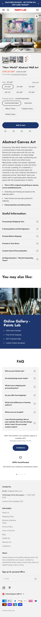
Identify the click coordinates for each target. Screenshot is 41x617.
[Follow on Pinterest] (9, 587)
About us (5, 512)
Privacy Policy (7, 527)
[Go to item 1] (5, 59)
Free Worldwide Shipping (19, 74)
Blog (4, 534)
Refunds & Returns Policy (9, 521)
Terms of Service (8, 530)
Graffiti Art (6, 538)
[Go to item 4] (27, 59)
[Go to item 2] (13, 59)
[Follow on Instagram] (3, 587)
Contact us (20, 448)
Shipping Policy (8, 516)
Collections (6, 546)
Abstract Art (6, 542)
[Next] (38, 3)
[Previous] (2, 3)
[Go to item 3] (20, 59)
